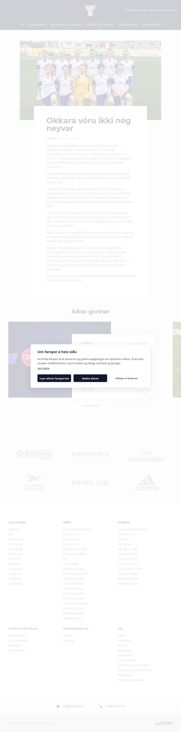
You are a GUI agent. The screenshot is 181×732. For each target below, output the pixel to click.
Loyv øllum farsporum (54, 378)
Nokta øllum (90, 378)
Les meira (43, 368)
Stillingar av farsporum (126, 378)
